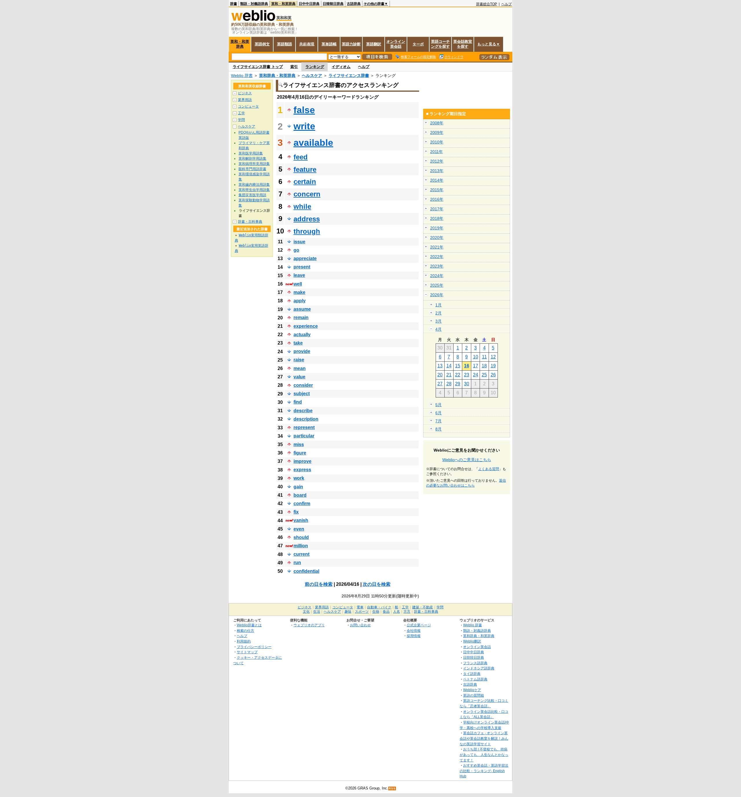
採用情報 (414, 636)
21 (449, 374)
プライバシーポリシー (254, 647)
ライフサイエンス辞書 (349, 75)
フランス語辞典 (475, 663)
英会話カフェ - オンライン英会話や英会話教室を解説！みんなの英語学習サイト (484, 738)
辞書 (233, 3)
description (306, 419)
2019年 (436, 228)
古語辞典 (354, 3)
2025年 (436, 285)
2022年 (436, 256)
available (313, 142)
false (304, 110)
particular (304, 435)
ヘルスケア (312, 75)
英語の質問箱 (473, 695)
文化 (306, 611)
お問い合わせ (360, 625)
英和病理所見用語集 (254, 164)
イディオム (341, 67)
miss (299, 444)
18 (484, 365)
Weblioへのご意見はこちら (466, 459)
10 (475, 356)
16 (466, 365)
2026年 (436, 294)
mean (300, 368)
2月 (438, 313)
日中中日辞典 (309, 3)
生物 (375, 611)
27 (440, 383)
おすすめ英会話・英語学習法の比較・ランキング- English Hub (484, 770)
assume (302, 309)
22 (457, 374)
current (301, 554)
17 (475, 365)
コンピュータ (248, 106)
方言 (406, 611)
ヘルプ (506, 4)
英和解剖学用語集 (252, 159)
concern (307, 194)
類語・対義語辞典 (254, 3)
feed (301, 157)
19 (493, 365)
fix (296, 511)
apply (300, 300)
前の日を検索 (319, 584)
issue (299, 241)
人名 (396, 611)
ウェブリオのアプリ (309, 625)
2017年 (436, 209)
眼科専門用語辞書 (252, 169)
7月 (438, 421)
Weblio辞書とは (249, 625)
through (307, 231)
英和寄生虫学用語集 (254, 190)
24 (475, 374)
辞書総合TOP (486, 4)
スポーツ (362, 611)
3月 (438, 321)
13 (440, 365)
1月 (438, 305)
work (299, 478)
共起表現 (306, 44)
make (299, 292)
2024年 (436, 275)
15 (457, 365)
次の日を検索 (376, 584)
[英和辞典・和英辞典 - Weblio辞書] (253, 19)
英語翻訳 (373, 44)
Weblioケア (472, 690)
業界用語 (245, 100)
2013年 (436, 170)
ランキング (314, 67)
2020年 (436, 237)
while (302, 206)
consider (303, 385)
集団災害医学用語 (252, 195)
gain (298, 486)
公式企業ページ (419, 625)
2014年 (436, 180)
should (301, 537)
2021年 (436, 247)
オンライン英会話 (395, 44)
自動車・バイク (379, 607)
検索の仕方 (245, 630)
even (299, 529)
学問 (241, 120)
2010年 (436, 142)
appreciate (305, 258)
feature (305, 169)
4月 (438, 329)
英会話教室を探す (462, 44)
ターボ (418, 44)
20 (440, 374)
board (300, 495)
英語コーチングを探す (440, 44)
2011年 (436, 151)
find (298, 402)
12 (493, 356)
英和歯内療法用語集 (254, 185)
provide (302, 351)
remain (301, 317)
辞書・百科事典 (250, 222)
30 (466, 383)
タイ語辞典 (471, 673)
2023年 (436, 266)
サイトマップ (247, 652)
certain (305, 181)
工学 (241, 113)
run (297, 562)
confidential (306, 571)
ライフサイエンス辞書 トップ (258, 67)
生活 (316, 611)
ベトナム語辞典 (475, 679)
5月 (438, 404)
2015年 (436, 189)
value (299, 376)
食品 (386, 611)
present (302, 266)
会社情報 (414, 630)
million (301, 545)
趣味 (347, 611)
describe (303, 410)
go (296, 250)
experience (306, 326)
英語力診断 (351, 44)
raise (299, 359)
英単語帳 (329, 44)
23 (466, 374)
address (307, 219)
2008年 (436, 123)
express (302, 469)
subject (302, 393)
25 (484, 374)
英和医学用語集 (251, 153)
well (298, 283)
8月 (438, 429)
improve (302, 461)
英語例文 (262, 44)
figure (300, 452)
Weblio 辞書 (242, 75)
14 (449, 365)
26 (493, 374)
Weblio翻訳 (472, 641)
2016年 (436, 199)
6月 (438, 413)
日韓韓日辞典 (333, 3)
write (304, 126)
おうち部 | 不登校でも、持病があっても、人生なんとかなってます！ (484, 754)
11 (484, 356)
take (298, 342)
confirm (302, 503)
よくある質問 (488, 469)
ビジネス (245, 93)
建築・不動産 (422, 607)
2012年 (436, 161)
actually (302, 334)
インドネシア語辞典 (478, 668)
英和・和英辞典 (283, 3)
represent (304, 427)
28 (449, 383)
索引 (294, 67)
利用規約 (244, 641)
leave (299, 275)
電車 (360, 607)
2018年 (436, 218)
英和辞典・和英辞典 (277, 75)
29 (457, 383)
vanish (301, 520)
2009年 (436, 132)
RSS (392, 788)
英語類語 (284, 44)
